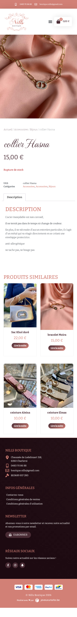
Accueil (8, 129)
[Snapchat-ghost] (22, 565)
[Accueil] (17, 21)
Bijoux (34, 129)
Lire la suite (20, 345)
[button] (50, 22)
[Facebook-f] (8, 565)
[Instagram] (15, 565)
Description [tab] (14, 197)
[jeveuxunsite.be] (47, 600)
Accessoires (21, 129)
